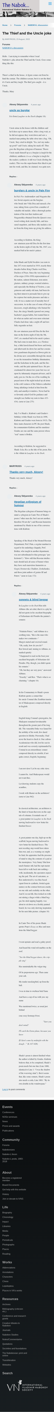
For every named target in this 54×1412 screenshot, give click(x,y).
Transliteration (9, 1360)
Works (7, 1262)
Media (5, 1231)
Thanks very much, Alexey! (26, 472)
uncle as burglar (19, 110)
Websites (6, 1365)
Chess (5, 1281)
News (5, 1121)
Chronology (7, 1217)
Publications (8, 1131)
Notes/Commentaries (12, 1339)
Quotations (7, 1344)
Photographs (8, 1245)
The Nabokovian (19, 4)
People (5, 1235)
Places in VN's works (12, 1290)
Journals (6, 1330)
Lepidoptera (8, 1286)
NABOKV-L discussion (38, 25)
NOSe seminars (9, 1117)
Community (11, 1139)
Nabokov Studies (10, 1335)
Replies (12, 177)
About (7, 1172)
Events (7, 1107)
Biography (7, 1212)
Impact (5, 1222)
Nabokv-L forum (9, 1154)
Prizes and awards (11, 1126)
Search (7, 1373)
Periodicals (7, 1240)
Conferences (8, 1112)
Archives (6, 1304)
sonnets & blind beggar (33, 599)
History (5, 1194)
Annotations (8, 1272)
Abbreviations (8, 1268)
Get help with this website (14, 1189)
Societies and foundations (14, 1348)
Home (4, 25)
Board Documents (10, 1185)
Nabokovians (8, 1150)
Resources (10, 1299)
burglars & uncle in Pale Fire (32, 190)
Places (5, 1249)
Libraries (6, 1226)
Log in (5, 1089)
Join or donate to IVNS (12, 1199)
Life (5, 1207)
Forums (17, 25)
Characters (7, 1277)
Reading (6, 1254)
